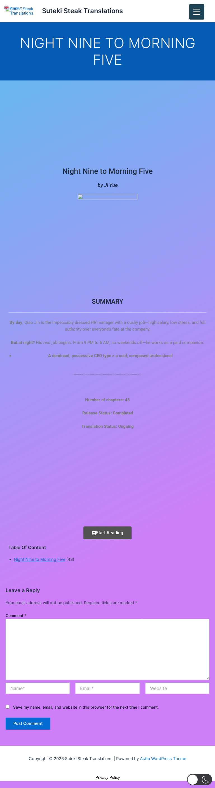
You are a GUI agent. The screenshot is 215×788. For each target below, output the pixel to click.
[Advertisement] (107, 122)
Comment (16, 615)
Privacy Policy (107, 777)
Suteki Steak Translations (82, 11)
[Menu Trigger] (196, 12)
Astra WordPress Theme (163, 758)
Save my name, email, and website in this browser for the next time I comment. (86, 707)
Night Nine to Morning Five (39, 559)
